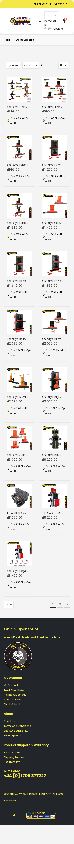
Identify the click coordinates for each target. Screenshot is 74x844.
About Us (9, 721)
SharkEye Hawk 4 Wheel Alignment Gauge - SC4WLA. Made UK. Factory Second (52, 164)
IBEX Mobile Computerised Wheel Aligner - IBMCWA (17, 513)
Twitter (14, 815)
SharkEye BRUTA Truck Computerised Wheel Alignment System (52, 454)
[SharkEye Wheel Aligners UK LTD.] (17, 21)
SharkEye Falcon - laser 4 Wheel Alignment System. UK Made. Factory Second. (17, 164)
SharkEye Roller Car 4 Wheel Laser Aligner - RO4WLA (17, 339)
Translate (57, 28)
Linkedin (21, 815)
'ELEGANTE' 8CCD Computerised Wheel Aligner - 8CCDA (52, 513)
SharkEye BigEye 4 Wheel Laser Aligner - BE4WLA (52, 397)
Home (7, 40)
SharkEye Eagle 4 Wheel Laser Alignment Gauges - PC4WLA (52, 280)
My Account (11, 685)
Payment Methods (15, 695)
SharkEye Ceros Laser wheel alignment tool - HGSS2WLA (52, 223)
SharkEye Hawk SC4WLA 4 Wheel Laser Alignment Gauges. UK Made (17, 280)
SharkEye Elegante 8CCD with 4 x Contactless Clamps (17, 571)
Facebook (7, 815)
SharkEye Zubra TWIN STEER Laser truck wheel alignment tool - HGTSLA (17, 454)
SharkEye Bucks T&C (16, 730)
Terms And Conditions (17, 726)
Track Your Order (14, 690)
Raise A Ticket (12, 752)
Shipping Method (14, 757)
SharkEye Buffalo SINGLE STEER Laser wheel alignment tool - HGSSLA (52, 339)
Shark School (12, 704)
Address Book (12, 699)
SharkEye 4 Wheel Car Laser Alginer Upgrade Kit (17, 106)
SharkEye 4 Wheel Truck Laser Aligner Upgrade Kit (52, 106)
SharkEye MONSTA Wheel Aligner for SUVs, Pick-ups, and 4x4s (17, 397)
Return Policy (12, 762)
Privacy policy (12, 735)
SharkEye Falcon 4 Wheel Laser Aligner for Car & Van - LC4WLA (17, 223)
